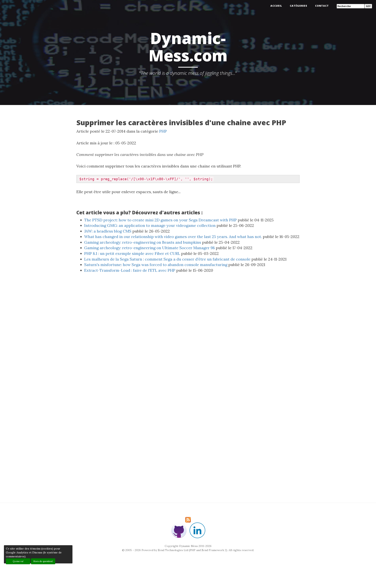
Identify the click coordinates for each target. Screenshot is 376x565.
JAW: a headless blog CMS (107, 231)
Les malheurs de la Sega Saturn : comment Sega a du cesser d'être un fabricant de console (167, 259)
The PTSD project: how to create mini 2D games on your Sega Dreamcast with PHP (160, 219)
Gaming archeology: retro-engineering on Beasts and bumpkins (142, 242)
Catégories (298, 5)
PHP (163, 131)
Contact (322, 5)
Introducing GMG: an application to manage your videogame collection (150, 225)
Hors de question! (43, 561)
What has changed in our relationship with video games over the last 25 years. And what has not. (173, 236)
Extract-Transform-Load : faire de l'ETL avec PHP (129, 270)
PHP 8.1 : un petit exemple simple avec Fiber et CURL (132, 253)
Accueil (276, 5)
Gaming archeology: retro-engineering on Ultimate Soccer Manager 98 (149, 247)
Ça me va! (18, 561)
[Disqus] (188, 335)
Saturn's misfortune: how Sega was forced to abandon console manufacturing (155, 264)
